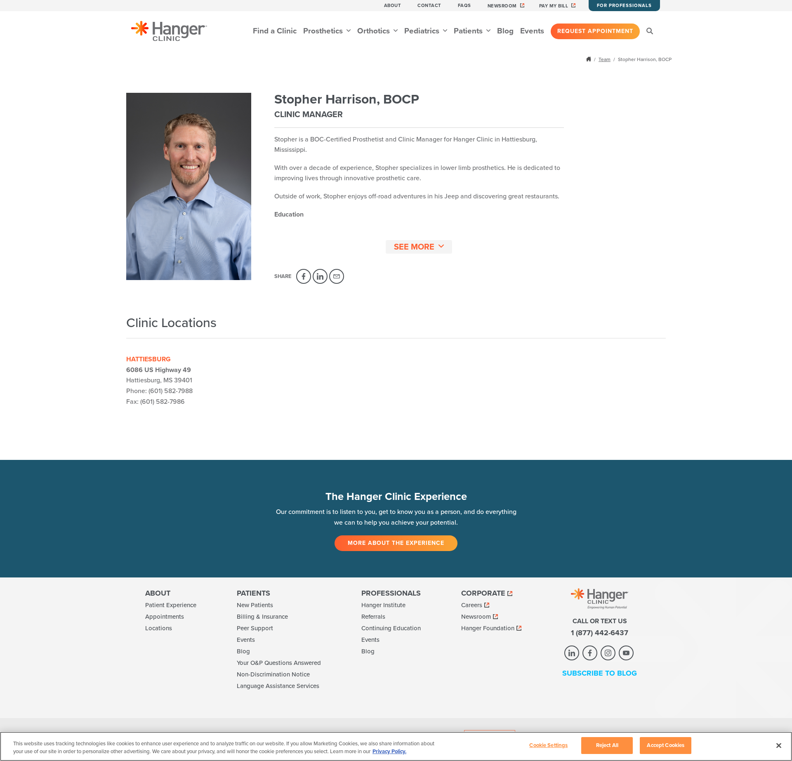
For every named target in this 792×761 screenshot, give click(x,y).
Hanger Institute (383, 605)
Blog (505, 30)
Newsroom (502, 6)
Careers (471, 605)
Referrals (373, 616)
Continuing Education (391, 628)
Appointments (164, 616)
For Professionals (624, 5)
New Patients (255, 605)
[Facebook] (303, 276)
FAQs (464, 5)
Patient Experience (170, 605)
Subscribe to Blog (599, 673)
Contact (429, 5)
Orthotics (374, 30)
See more (414, 247)
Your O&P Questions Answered (279, 663)
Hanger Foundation (487, 628)
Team (604, 59)
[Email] (336, 276)
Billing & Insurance (262, 616)
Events (532, 30)
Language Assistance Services (278, 686)
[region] (396, 746)
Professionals (391, 593)
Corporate (483, 593)
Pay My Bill (553, 6)
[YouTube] (626, 653)
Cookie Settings (548, 745)
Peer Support (255, 628)
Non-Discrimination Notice (273, 674)
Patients (469, 30)
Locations (158, 628)
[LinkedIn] (320, 276)
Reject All (607, 745)
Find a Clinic (275, 30)
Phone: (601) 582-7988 (159, 391)
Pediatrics (422, 30)
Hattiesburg (148, 359)
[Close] (779, 745)
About (392, 5)
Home (589, 59)
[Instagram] (608, 653)
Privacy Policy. (389, 752)
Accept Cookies (665, 745)
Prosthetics (324, 30)
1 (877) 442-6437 (599, 632)
